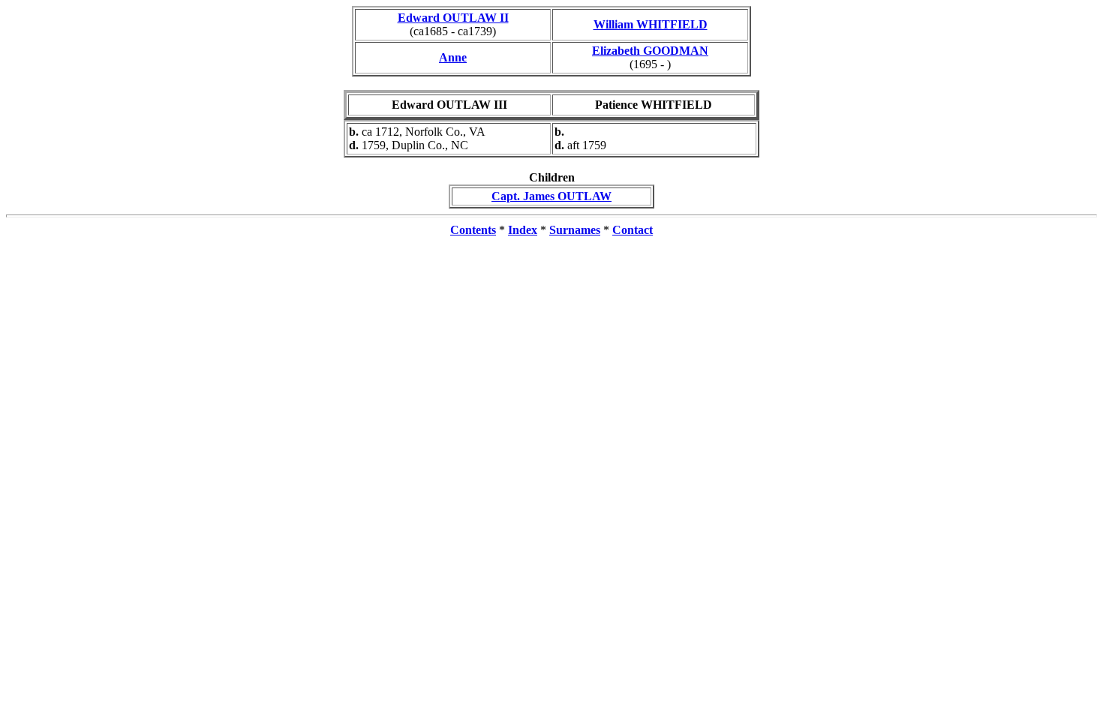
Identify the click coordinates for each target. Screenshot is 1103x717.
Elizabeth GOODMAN (650, 50)
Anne (453, 57)
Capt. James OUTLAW (551, 196)
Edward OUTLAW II (453, 17)
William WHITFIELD (651, 24)
